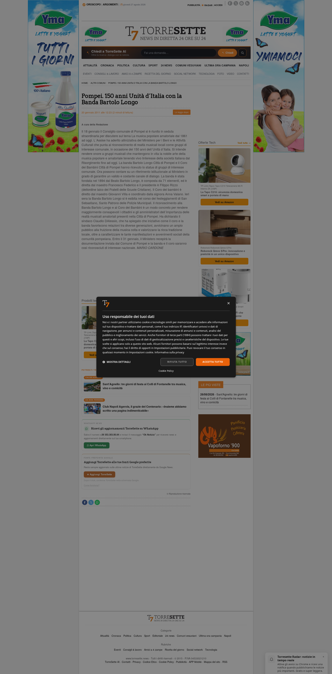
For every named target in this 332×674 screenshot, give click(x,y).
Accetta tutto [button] (213, 361)
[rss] (247, 3)
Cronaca (116, 635)
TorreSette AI (112, 662)
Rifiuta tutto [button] (177, 361)
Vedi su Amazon (224, 202)
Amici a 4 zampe (153, 649)
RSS (224, 662)
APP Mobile (195, 662)
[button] (116, 362)
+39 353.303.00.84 (109, 434)
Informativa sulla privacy (169, 352)
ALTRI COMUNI (98, 82)
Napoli (227, 635)
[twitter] (236, 3)
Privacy (137, 662)
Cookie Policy (166, 662)
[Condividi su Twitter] (91, 502)
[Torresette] (166, 33)
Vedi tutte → (244, 142)
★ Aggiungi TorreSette (99, 474)
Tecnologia (211, 649)
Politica (127, 635)
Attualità (104, 635)
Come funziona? (92, 485)
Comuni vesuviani (186, 635)
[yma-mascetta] (95, 34)
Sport (147, 635)
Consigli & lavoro (132, 649)
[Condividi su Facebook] (84, 502)
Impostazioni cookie (141, 352)
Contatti (126, 662)
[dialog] (166, 337)
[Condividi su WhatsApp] (97, 502)
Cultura (138, 635)
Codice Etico (150, 662)
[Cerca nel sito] (242, 53)
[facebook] (230, 3)
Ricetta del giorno (174, 649)
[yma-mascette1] (237, 34)
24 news (169, 635)
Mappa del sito (212, 662)
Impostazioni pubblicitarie (169, 348)
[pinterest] (241, 3)
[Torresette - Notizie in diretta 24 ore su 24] (166, 618)
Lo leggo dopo (182, 112)
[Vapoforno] (224, 436)
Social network (195, 649)
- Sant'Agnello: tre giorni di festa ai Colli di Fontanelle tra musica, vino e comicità (223, 398)
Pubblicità (181, 662)
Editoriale (157, 635)
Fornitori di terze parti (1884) (173, 335)
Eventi (117, 649)
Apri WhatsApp (97, 445)
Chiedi (229, 53)
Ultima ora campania (210, 635)
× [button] (228, 303)
